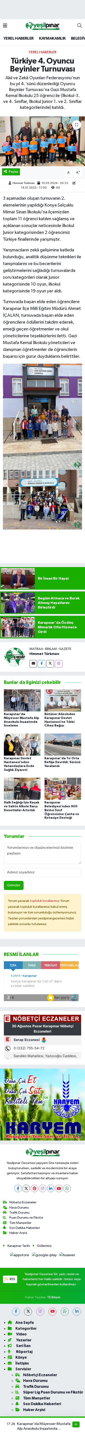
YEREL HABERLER (18, 38)
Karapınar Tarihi (18, 1246)
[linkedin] (77, 1312)
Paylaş (13, 171)
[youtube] (52, 1312)
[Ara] (79, 26)
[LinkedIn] (50, 1188)
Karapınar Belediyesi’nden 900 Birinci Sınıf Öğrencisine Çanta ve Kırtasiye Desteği (61, 810)
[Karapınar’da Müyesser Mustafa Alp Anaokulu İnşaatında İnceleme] (22, 700)
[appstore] (20, 1256)
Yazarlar (23, 1340)
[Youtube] (59, 1188)
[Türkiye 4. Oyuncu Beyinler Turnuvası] (42, 141)
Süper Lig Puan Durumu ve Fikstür (53, 1392)
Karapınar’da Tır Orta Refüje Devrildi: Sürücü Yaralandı (62, 762)
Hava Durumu (19, 1207)
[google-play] (44, 1256)
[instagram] (40, 1312)
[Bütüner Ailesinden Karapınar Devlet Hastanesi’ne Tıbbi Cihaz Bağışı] (62, 700)
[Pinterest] (34, 1188)
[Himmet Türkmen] (15, 657)
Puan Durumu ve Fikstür (26, 1217)
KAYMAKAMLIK (52, 38)
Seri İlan (23, 1346)
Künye (21, 1357)
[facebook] (16, 1312)
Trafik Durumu (19, 1212)
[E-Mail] (33, 663)
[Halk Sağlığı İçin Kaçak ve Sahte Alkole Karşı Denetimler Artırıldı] (22, 788)
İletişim (22, 1363)
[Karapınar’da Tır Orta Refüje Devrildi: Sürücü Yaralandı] (62, 744)
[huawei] (67, 1256)
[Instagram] (58, 663)
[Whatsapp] (67, 1188)
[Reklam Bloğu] (42, 1104)
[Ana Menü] (5, 26)
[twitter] (28, 1312)
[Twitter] (50, 663)
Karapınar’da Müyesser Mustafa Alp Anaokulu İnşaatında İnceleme (43, 1429)
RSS (12, 1279)
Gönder (13, 885)
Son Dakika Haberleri (24, 1228)
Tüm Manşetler (20, 1223)
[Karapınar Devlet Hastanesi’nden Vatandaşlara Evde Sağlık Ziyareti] (22, 744)
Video (21, 1334)
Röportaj (23, 1352)
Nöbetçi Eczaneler (22, 1202)
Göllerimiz (44, 1246)
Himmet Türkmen (24, 183)
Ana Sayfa (24, 1322)
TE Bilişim (53, 1297)
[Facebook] (41, 663)
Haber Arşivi (18, 1233)
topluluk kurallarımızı (45, 901)
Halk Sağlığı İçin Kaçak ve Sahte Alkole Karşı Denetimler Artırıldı (21, 806)
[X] (26, 1188)
